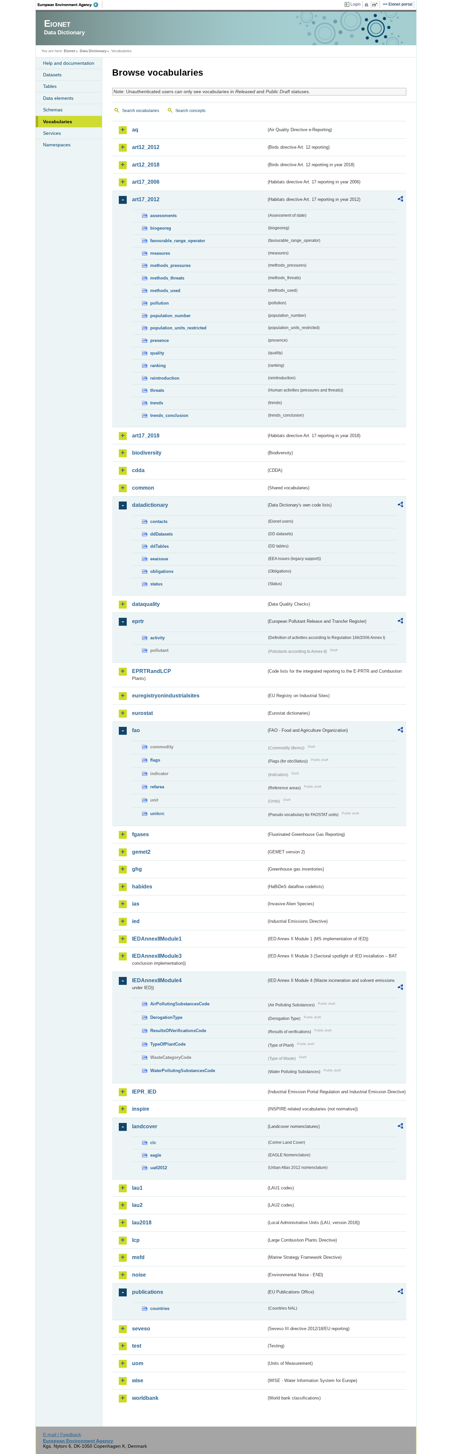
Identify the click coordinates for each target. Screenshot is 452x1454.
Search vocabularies (140, 111)
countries (159, 1308)
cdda (138, 470)
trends (156, 402)
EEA (70, 4)
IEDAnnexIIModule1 (157, 939)
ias (135, 904)
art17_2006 (145, 182)
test (136, 1346)
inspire (140, 1109)
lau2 (137, 1205)
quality (157, 353)
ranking (158, 365)
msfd (138, 1257)
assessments (163, 215)
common (143, 488)
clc (153, 1142)
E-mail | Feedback (62, 1434)
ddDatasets (161, 534)
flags (155, 760)
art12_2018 (145, 165)
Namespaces (56, 144)
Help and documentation (68, 63)
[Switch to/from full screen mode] (376, 4)
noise (139, 1275)
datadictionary (150, 505)
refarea (157, 786)
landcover (144, 1126)
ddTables (159, 546)
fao (136, 730)
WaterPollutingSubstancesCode (182, 1070)
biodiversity (146, 453)
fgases (140, 834)
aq (135, 129)
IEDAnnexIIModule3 (157, 956)
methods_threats (167, 278)
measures (160, 253)
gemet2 (141, 852)
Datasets (52, 74)
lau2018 (142, 1222)
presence (159, 340)
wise (137, 1380)
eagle (155, 1155)
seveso (141, 1328)
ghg (137, 869)
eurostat (142, 713)
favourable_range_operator (177, 240)
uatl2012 (158, 1167)
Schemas (53, 109)
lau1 (137, 1188)
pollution (159, 303)
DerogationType (166, 1017)
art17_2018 (145, 435)
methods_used (165, 290)
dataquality (146, 604)
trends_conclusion (169, 415)
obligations (161, 571)
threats (157, 390)
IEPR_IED (144, 1092)
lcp (136, 1240)
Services (52, 133)
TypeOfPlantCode (168, 1044)
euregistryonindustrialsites (166, 695)
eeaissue (159, 558)
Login (355, 4)
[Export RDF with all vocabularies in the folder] (400, 200)
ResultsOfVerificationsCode (178, 1030)
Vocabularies (57, 121)
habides (142, 886)
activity (157, 637)
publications (147, 1292)
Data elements (58, 98)
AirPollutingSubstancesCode (179, 1003)
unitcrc (157, 813)
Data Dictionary (93, 51)
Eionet (69, 51)
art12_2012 (145, 147)
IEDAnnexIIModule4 (157, 980)
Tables (50, 86)
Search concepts (190, 111)
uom (137, 1363)
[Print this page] (367, 4)
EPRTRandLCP (151, 671)
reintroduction (164, 378)
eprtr (138, 621)
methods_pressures (170, 265)
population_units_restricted (178, 327)
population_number (170, 315)
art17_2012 (145, 199)
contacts (158, 521)
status (156, 583)
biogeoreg (160, 228)
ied (136, 921)
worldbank (145, 1398)
